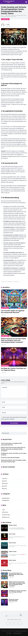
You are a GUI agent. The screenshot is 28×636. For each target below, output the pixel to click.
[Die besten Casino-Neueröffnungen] (4, 605)
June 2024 (4, 478)
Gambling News (5, 19)
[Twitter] (12, 623)
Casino (6, 281)
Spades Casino (12, 551)
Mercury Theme (24, 630)
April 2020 (4, 486)
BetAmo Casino (13, 525)
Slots (18, 281)
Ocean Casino (12, 542)
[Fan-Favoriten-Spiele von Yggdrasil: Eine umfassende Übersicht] (14, 299)
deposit (22, 554)
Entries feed (5, 512)
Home (2, 15)
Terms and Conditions (17, 633)
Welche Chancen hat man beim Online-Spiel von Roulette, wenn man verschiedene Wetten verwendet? (13, 340)
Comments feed (6, 514)
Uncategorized (5, 500)
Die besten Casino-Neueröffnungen (10, 457)
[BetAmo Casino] (4, 531)
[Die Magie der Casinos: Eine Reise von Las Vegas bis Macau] (14, 357)
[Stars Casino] (4, 539)
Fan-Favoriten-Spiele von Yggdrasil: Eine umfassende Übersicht (13, 311)
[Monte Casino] (4, 566)
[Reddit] (20, 623)
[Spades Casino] (4, 557)
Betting (3, 281)
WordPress (18, 630)
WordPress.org (5, 517)
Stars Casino (12, 534)
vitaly (8, 24)
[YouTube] (16, 623)
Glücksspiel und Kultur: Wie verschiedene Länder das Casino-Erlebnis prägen (13, 461)
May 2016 (4, 488)
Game (13, 281)
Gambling (9, 281)
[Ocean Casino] (4, 548)
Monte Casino (12, 560)
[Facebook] (8, 623)
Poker (16, 281)
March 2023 (5, 483)
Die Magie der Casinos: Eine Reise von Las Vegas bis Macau (13, 369)
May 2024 (4, 481)
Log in (3, 509)
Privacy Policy (9, 633)
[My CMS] (8, 1)
